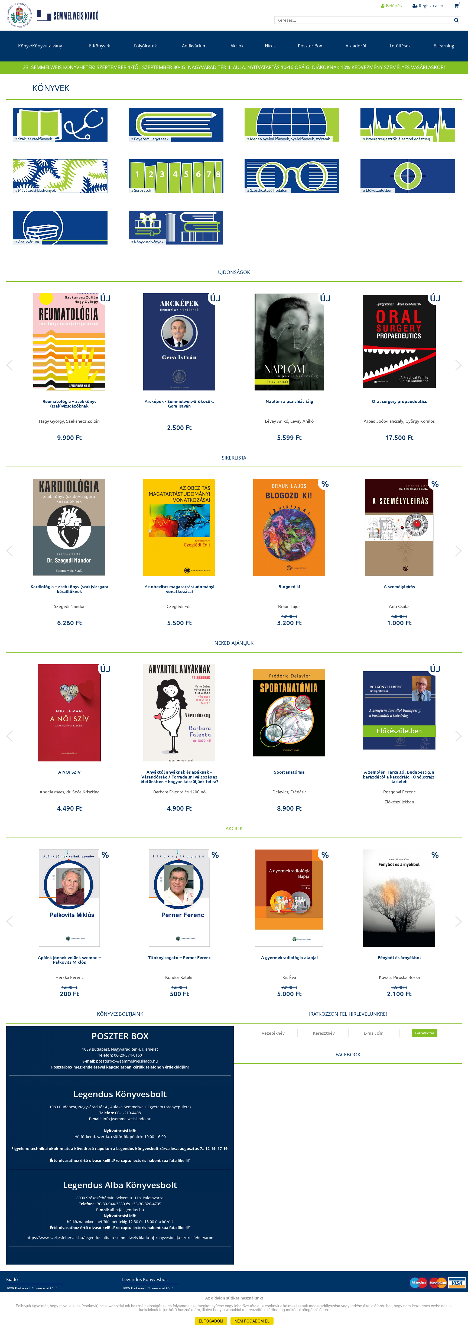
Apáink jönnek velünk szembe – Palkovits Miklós (69, 960)
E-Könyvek (99, 46)
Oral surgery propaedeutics (399, 401)
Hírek (270, 46)
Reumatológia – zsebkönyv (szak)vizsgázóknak (69, 404)
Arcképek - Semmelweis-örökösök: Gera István (179, 404)
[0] (456, 6)
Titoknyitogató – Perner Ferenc (179, 957)
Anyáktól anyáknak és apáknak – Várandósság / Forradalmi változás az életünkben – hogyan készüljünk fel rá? (179, 777)
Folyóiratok (145, 46)
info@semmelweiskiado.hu (127, 1118)
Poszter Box (310, 46)
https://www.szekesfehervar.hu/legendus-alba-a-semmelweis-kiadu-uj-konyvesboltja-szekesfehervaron (120, 1237)
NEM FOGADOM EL (252, 1321)
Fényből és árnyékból (399, 957)
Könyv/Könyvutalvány (40, 46)
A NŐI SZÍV (69, 772)
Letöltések (400, 46)
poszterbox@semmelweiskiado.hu (127, 1061)
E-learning (444, 46)
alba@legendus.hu (127, 1209)
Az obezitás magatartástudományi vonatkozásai (179, 589)
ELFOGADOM (211, 1321)
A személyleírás (399, 586)
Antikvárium (194, 46)
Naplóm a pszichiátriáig (289, 401)
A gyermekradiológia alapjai (289, 957)
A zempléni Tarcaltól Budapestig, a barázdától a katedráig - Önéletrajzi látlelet (399, 777)
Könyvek (50, 87)
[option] (69, 365)
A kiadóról (356, 46)
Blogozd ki (289, 586)
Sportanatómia (289, 772)
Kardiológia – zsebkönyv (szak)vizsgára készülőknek (69, 589)
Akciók (236, 46)
